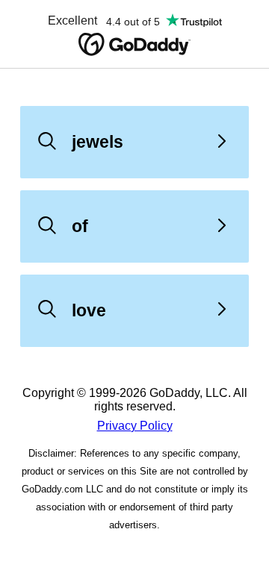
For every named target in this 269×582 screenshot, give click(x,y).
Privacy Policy (135, 425)
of (80, 226)
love (89, 310)
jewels (97, 141)
